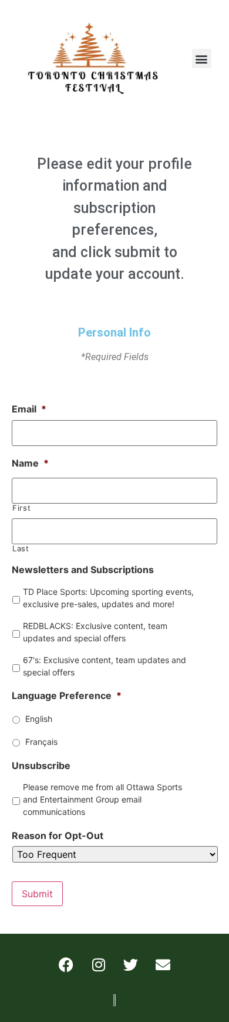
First (21, 508)
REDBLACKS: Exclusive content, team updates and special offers (95, 632)
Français (41, 742)
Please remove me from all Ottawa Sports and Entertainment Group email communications (102, 799)
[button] (201, 58)
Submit (37, 894)
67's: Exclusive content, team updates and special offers (104, 666)
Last (20, 548)
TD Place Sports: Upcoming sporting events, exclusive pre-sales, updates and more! (108, 598)
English (38, 719)
